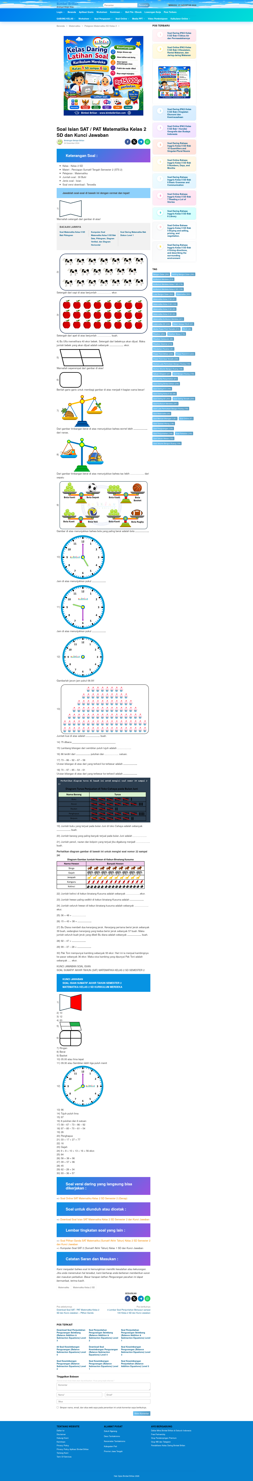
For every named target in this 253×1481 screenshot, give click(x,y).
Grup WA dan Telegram (161, 1441)
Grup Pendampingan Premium (164, 1438)
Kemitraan (61, 1441)
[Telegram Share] (141, 142)
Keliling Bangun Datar (183, 274)
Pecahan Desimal (162, 344)
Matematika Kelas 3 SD (165, 304)
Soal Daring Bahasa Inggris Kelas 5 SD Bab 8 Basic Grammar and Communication (179, 181)
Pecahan (159, 334)
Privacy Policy (63, 1445)
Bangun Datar (161, 274)
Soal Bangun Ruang (183, 373)
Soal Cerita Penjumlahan (165, 378)
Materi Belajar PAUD (183, 324)
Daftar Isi (60, 1430)
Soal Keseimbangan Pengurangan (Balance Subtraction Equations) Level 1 (103, 1364)
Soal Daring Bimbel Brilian (166, 383)
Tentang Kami (62, 1452)
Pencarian (143, 5)
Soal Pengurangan (163, 428)
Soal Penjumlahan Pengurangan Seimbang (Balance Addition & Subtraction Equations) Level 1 (135, 1335)
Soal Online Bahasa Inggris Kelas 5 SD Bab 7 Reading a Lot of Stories (179, 198)
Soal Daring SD (161, 398)
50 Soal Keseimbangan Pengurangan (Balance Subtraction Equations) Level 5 (71, 1350)
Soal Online (186, 418)
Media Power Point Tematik (166, 329)
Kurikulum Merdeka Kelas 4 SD (168, 289)
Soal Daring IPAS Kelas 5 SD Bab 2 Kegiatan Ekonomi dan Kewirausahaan (179, 113)
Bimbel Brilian (67, 3)
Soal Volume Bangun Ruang (167, 443)
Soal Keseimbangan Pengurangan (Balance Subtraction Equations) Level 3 (135, 1350)
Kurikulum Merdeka (163, 279)
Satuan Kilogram (161, 373)
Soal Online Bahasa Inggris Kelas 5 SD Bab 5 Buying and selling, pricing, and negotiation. (179, 230)
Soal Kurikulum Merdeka (165, 403)
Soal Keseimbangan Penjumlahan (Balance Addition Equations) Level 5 (135, 1363)
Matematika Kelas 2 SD (84, 1287)
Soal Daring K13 (162, 388)
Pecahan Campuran (163, 339)
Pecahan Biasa (176, 334)
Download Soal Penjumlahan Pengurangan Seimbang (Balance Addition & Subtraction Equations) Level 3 (71, 1335)
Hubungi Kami (63, 1438)
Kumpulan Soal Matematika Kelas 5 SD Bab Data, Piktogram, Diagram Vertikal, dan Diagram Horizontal (103, 238)
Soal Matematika (161, 413)
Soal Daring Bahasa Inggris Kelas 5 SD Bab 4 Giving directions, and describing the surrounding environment (179, 251)
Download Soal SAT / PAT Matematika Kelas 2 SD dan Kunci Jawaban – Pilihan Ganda (78, 1309)
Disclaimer (61, 1434)
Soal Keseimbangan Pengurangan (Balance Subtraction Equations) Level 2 (71, 1364)
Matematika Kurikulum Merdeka (168, 319)
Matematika (63, 1287)
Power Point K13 (185, 354)
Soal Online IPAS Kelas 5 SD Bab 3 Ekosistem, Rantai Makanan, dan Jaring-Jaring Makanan (179, 51)
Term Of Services (64, 1456)
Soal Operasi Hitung (163, 423)
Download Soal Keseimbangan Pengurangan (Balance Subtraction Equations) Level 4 (103, 1350)
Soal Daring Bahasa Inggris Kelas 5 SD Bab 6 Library (179, 214)
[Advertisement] (174, 560)
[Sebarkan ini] (128, 142)
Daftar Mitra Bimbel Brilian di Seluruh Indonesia (171, 1430)
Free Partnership (158, 1434)
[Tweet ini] (134, 142)
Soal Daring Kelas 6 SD (164, 393)
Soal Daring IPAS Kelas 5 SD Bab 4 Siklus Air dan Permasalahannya (179, 35)
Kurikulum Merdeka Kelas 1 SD (168, 284)
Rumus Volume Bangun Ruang (168, 368)
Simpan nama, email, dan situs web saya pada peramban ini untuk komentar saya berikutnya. (103, 1407)
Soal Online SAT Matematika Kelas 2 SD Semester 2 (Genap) (93, 1198)
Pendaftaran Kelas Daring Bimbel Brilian (168, 1445)
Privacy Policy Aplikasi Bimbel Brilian (73, 1449)
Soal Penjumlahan (163, 433)
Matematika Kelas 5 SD (164, 309)
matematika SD (161, 324)
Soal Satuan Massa (163, 438)
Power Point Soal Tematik (165, 359)
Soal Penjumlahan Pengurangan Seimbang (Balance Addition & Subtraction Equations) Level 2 (103, 1335)
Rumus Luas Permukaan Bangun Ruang (171, 363)
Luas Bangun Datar (163, 294)
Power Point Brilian (163, 354)
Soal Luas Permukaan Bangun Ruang (170, 408)
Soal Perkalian (184, 433)
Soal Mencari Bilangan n (165, 418)
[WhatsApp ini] (147, 142)
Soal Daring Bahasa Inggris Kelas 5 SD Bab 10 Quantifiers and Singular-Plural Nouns (179, 147)
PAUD (187, 329)
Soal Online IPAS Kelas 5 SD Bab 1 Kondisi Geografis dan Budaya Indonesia (179, 130)
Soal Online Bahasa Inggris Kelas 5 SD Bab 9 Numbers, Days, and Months (179, 164)
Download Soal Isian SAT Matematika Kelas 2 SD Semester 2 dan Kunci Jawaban (104, 1219)
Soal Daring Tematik (183, 398)
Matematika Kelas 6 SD (164, 314)
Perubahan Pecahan (163, 349)
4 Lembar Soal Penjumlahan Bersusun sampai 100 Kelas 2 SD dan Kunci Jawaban (128, 1309)
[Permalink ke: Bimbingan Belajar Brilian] (60, 141)
